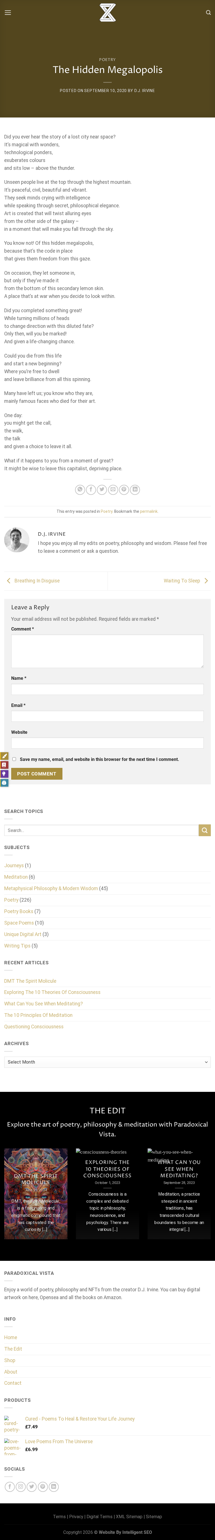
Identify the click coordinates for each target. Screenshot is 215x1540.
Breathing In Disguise (36, 580)
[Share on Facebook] (91, 490)
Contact (13, 1383)
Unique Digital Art (22, 934)
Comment (22, 629)
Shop (9, 1360)
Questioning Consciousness (34, 1026)
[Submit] (205, 830)
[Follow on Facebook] (10, 1487)
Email (18, 705)
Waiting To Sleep (182, 580)
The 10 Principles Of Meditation (38, 1015)
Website (19, 732)
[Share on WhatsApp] (80, 490)
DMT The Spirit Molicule (30, 981)
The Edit (13, 1349)
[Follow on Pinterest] (43, 1487)
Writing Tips (17, 946)
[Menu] (8, 12)
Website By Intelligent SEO (125, 1532)
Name (18, 678)
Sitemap (154, 1516)
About (10, 1372)
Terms (59, 1516)
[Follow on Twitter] (32, 1487)
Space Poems (19, 923)
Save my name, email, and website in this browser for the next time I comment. (99, 759)
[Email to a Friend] (113, 490)
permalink (149, 511)
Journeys (14, 865)
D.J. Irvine (144, 90)
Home (10, 1337)
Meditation (16, 877)
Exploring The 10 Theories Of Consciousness (52, 992)
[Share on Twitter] (102, 490)
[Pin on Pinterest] (124, 490)
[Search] (208, 12)
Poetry (107, 59)
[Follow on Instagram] (21, 1487)
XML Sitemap (129, 1516)
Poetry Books (18, 911)
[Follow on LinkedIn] (54, 1487)
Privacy (76, 1516)
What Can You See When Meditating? (43, 1004)
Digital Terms (100, 1516)
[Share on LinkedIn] (135, 490)
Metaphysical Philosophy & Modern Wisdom (51, 888)
